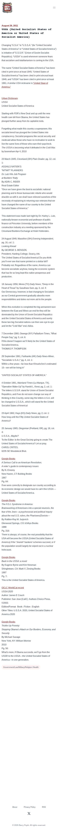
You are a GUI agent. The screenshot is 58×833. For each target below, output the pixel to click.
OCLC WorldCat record (13, 588)
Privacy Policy (29, 807)
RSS (44, 807)
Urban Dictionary (10, 98)
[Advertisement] (29, 700)
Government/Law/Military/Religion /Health (21, 667)
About (14, 807)
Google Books (8, 459)
